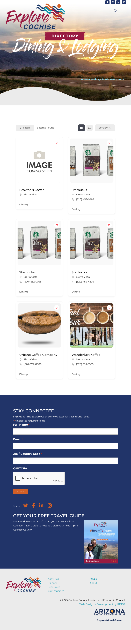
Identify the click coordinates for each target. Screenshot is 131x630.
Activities (53, 578)
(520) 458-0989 (85, 199)
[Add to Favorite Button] (56, 142)
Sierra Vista (30, 194)
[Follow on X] (113, 2)
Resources (54, 587)
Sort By (103, 127)
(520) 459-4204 (85, 281)
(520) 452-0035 (32, 281)
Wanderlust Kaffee (86, 355)
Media (93, 578)
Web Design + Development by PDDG (102, 604)
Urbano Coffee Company (38, 355)
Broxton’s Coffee (32, 190)
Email (18, 439)
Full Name (21, 424)
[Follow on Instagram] (124, 2)
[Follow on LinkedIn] (118, 2)
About (93, 583)
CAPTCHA (20, 468)
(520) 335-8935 (84, 364)
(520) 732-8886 (32, 364)
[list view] (89, 127)
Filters (27, 127)
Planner (52, 583)
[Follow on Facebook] (107, 2)
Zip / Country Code (27, 453)
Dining (23, 204)
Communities (56, 590)
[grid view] (81, 127)
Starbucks (79, 190)
